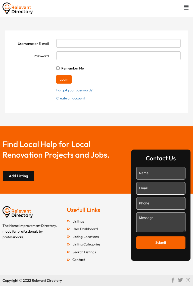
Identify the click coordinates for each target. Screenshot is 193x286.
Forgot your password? (74, 90)
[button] (186, 7)
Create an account (70, 98)
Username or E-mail (33, 43)
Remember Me (72, 68)
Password (41, 56)
